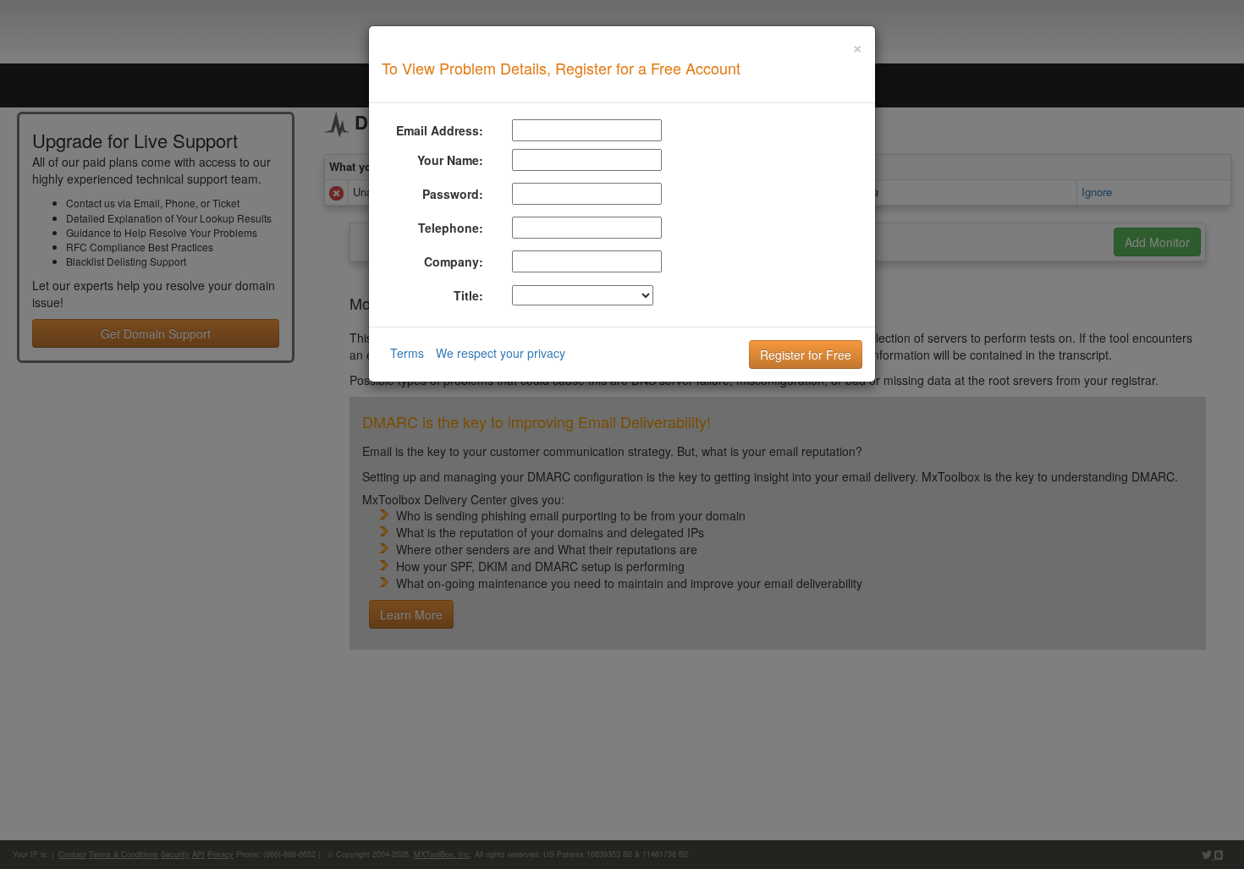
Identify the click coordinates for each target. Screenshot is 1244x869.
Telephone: (450, 227)
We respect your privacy (500, 352)
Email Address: (439, 130)
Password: (452, 193)
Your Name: (450, 159)
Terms (407, 352)
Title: (468, 295)
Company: (453, 261)
